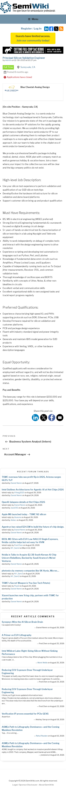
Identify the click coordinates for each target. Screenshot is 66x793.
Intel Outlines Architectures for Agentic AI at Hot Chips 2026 (33, 489)
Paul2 (16, 586)
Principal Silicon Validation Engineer (24, 57)
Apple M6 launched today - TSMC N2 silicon (24, 514)
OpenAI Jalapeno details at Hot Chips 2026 (23, 502)
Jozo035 (14, 508)
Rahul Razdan (42, 736)
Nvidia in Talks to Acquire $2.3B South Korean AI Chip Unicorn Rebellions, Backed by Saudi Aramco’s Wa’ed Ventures (29, 557)
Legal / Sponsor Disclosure (24, 785)
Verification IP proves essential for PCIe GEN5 (25, 713)
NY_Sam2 (15, 548)
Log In (38, 28)
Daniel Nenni (16, 483)
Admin (8, 60)
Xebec (13, 520)
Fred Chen (18, 545)
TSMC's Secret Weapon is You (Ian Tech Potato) (26, 583)
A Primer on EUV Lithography (17, 635)
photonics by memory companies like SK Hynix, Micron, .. (30, 570)
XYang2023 (19, 492)
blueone (17, 517)
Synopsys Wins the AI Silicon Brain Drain (22, 622)
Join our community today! (33, 40)
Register (26, 28)
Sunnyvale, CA (27, 67)
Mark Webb (42, 663)
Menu (35, 19)
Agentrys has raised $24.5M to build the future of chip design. (33, 527)
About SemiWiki (46, 785)
